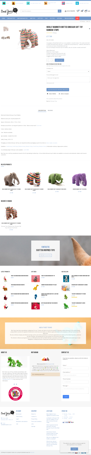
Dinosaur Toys (53, 101)
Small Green (36, 146)
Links (32, 424)
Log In (17, 419)
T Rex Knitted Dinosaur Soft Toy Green (79, 293)
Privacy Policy (34, 419)
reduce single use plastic (51, 143)
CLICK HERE (26, 150)
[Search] (59, 11)
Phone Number (67, 379)
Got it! (74, 449)
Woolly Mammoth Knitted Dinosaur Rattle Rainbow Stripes (34, 190)
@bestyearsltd (50, 364)
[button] (77, 11)
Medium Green (42, 146)
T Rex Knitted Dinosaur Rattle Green (78, 303)
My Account (18, 414)
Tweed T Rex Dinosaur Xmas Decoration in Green (19, 275)
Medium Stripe (29, 146)
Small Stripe (15, 146)
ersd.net (32, 452)
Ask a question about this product (54, 98)
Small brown (9, 146)
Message (65, 386)
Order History (19, 416)
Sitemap (33, 426)
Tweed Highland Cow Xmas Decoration (17, 284)
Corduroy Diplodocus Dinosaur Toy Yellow (48, 284)
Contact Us (33, 416)
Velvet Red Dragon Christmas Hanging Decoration (20, 293)
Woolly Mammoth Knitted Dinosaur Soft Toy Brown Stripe (11, 190)
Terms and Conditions (36, 421)
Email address (67, 372)
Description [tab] (42, 110)
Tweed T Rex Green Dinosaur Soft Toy (48, 275)
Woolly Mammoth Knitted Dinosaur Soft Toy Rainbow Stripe (11, 224)
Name (65, 365)
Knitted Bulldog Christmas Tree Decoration (49, 303)
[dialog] (74, 446)
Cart (17, 424)
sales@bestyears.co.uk (7, 379)
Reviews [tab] (50, 110)
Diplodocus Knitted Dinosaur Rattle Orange (80, 284)
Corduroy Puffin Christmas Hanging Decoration (19, 303)
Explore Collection (45, 255)
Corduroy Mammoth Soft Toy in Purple (80, 189)
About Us (33, 414)
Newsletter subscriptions (22, 421)
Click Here (39, 125)
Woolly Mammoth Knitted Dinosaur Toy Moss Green (57, 189)
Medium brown (21, 146)
